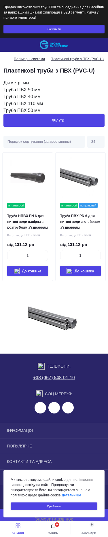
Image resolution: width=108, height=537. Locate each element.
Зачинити (54, 29)
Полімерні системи (29, 59)
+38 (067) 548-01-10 (54, 377)
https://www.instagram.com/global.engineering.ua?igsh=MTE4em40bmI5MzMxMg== (54, 407)
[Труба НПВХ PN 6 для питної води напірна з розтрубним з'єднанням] (27, 177)
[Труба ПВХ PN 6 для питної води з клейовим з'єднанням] (80, 177)
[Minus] (14, 255)
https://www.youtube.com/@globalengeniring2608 (68, 407)
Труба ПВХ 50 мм (22, 89)
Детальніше (71, 495)
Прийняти (54, 506)
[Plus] (41, 255)
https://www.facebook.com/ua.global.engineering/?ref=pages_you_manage (40, 407)
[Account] (102, 45)
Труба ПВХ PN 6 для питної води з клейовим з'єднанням (80, 221)
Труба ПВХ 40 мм (22, 96)
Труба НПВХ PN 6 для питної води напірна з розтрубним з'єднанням (27, 221)
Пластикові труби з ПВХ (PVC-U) (77, 59)
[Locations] (91, 45)
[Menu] (7, 45)
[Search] (18, 45)
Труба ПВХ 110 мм (23, 103)
